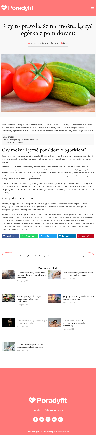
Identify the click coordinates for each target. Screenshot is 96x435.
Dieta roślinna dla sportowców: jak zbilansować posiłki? (32, 321)
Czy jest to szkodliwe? (15, 142)
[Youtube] (54, 419)
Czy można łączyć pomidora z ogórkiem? (21, 140)
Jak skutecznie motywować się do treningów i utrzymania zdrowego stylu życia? (31, 275)
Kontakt (36, 410)
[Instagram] (47, 419)
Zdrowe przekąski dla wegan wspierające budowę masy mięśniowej (29, 299)
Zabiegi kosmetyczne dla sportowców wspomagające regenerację (75, 323)
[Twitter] (41, 419)
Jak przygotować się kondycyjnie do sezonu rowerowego (78, 297)
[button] (92, 8)
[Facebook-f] (35, 419)
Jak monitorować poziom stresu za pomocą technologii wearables (31, 345)
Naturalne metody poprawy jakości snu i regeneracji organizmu (78, 273)
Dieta (65, 43)
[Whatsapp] (60, 419)
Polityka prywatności (54, 410)
